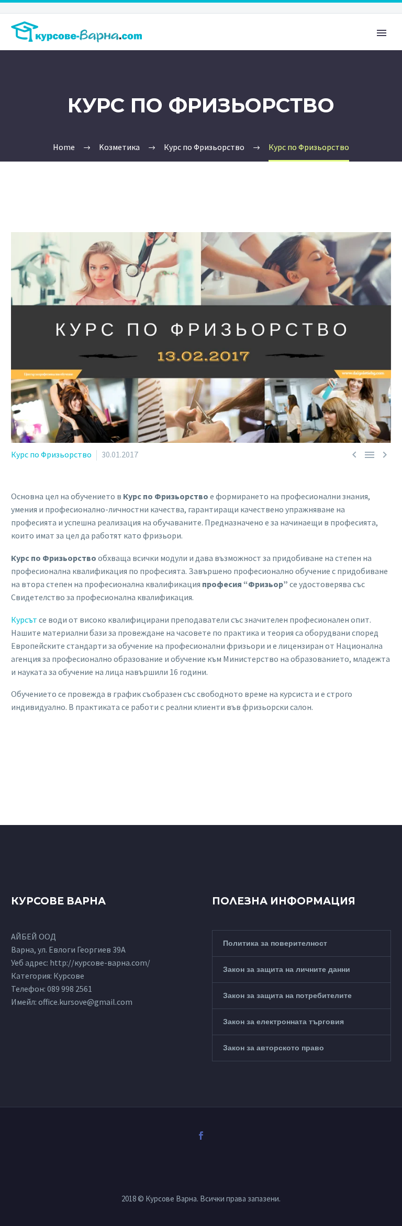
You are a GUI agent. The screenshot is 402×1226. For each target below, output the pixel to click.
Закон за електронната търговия (283, 1021)
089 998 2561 (69, 988)
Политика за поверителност (275, 943)
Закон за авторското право (273, 1048)
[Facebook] (201, 1135)
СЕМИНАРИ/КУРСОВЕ (349, 54)
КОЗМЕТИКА (178, 54)
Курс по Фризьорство (51, 454)
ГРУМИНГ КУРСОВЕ (256, 54)
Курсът (24, 619)
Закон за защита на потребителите (287, 995)
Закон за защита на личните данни (286, 969)
